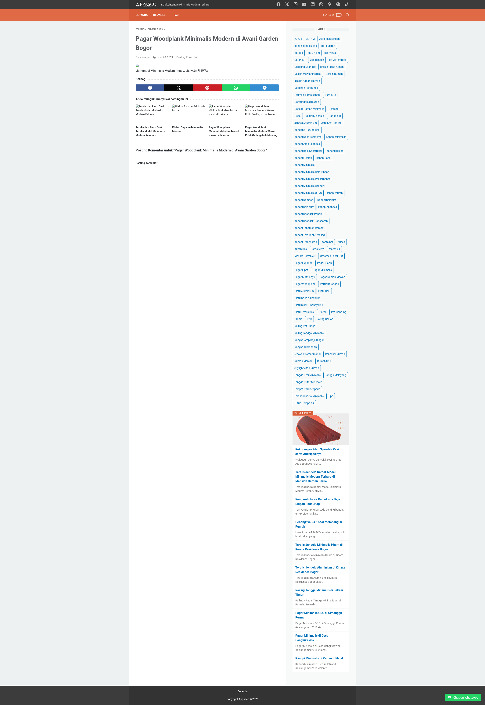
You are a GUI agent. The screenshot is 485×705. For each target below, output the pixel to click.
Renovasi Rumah (335, 354)
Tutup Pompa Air (304, 403)
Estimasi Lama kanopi (307, 94)
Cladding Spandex (305, 66)
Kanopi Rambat (303, 199)
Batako (298, 52)
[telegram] (264, 87)
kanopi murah (334, 192)
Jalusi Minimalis (315, 115)
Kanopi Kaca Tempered (308, 136)
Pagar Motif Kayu (304, 276)
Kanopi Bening (334, 150)
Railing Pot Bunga (304, 326)
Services (159, 14)
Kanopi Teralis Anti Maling (309, 234)
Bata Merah (328, 45)
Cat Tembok (317, 59)
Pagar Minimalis (322, 269)
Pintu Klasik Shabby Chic (308, 304)
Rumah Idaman (303, 361)
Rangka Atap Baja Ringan (309, 340)
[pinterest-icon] (338, 5)
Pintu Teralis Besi (304, 312)
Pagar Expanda (303, 262)
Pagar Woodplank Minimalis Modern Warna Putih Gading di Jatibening (261, 131)
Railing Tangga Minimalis (309, 333)
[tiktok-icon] (346, 5)
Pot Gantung (338, 312)
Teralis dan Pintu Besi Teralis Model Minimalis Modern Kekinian (150, 131)
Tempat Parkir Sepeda (307, 389)
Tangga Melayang (335, 375)
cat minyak (330, 52)
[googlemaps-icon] (329, 5)
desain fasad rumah (332, 66)
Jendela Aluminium (305, 122)
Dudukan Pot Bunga (306, 87)
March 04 (334, 248)
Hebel (297, 115)
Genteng (334, 108)
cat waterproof (337, 59)
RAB (309, 319)
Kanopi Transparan (305, 241)
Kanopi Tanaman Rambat (309, 227)
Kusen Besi (300, 248)
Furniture (330, 94)
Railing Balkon (325, 319)
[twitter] (178, 87)
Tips (330, 396)
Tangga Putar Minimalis (308, 382)
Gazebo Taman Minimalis (309, 108)
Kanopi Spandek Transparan (311, 220)
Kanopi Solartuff (304, 206)
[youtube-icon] (304, 5)
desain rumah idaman (307, 80)
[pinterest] (207, 87)
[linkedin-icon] (312, 5)
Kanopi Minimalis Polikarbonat (312, 178)
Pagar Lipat (301, 269)
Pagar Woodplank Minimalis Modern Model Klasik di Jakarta (224, 131)
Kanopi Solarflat (326, 199)
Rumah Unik (324, 361)
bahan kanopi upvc (305, 45)
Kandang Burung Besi (307, 129)
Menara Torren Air (304, 255)
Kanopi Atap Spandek (307, 143)
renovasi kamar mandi (307, 354)
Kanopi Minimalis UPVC (308, 192)
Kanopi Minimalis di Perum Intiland (319, 658)
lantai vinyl (318, 248)
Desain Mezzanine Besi (307, 73)
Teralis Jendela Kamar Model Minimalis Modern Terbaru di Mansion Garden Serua (315, 476)
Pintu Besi (324, 290)
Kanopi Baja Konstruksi (308, 150)
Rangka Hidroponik (305, 347)
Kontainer (327, 241)
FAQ (176, 14)
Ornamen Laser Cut (331, 255)
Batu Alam (313, 52)
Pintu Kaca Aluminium (307, 297)
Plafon (323, 312)
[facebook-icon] (278, 5)
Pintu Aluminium (304, 290)
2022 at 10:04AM (304, 38)
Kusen (341, 241)
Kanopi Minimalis (336, 136)
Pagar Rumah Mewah (332, 276)
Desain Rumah (334, 73)
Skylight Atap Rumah (306, 368)
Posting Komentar (187, 57)
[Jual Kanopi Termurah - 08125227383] (148, 5)
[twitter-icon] (287, 5)
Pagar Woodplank (304, 283)
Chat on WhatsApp (465, 697)
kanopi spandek (327, 206)
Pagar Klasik (324, 262)
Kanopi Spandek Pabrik (308, 213)
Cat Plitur (299, 59)
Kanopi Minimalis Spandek (309, 185)
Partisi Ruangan (329, 283)
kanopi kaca (323, 157)
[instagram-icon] (295, 5)
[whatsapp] (236, 87)
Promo (298, 319)
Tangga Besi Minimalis (307, 375)
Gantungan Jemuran (306, 101)
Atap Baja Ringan (329, 38)
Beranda (142, 14)
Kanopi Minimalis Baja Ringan (311, 171)
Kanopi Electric (303, 157)
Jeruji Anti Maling (331, 122)
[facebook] (150, 87)
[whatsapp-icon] (321, 5)
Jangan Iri (335, 115)
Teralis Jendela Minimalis (309, 396)
